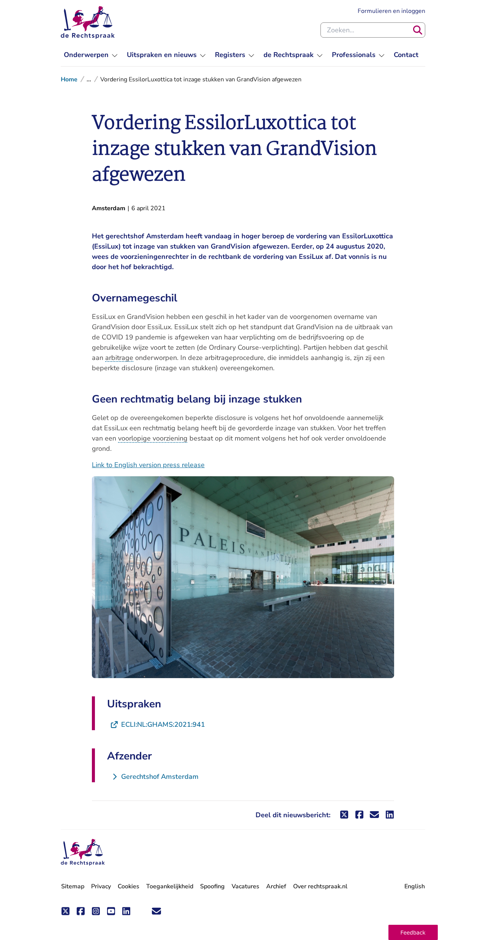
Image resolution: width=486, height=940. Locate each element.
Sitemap (72, 886)
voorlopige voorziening (153, 438)
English (414, 886)
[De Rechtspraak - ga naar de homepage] (88, 22)
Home (69, 79)
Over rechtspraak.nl (320, 886)
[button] (413, 932)
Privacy (101, 886)
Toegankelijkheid (169, 886)
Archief (276, 886)
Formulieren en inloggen (391, 10)
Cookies (128, 886)
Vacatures (245, 886)
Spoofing (212, 886)
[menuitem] (91, 55)
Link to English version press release (148, 464)
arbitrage (119, 357)
